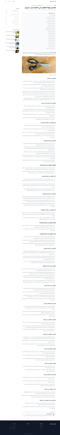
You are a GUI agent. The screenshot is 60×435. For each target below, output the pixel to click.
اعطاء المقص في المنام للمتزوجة (50, 28)
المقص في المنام (52, 15)
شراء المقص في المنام (52, 46)
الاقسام (9, 1)
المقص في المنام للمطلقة (51, 33)
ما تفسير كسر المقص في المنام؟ (50, 48)
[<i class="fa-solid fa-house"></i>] (55, 5)
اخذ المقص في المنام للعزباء (51, 23)
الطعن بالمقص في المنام (51, 38)
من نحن (6, 1)
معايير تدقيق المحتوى (12, 427)
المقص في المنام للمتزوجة (51, 25)
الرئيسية (13, 1)
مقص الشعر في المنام (52, 43)
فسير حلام (53, 1)
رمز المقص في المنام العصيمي (51, 18)
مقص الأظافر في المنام (52, 41)
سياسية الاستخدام (12, 428)
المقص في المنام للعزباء (51, 20)
